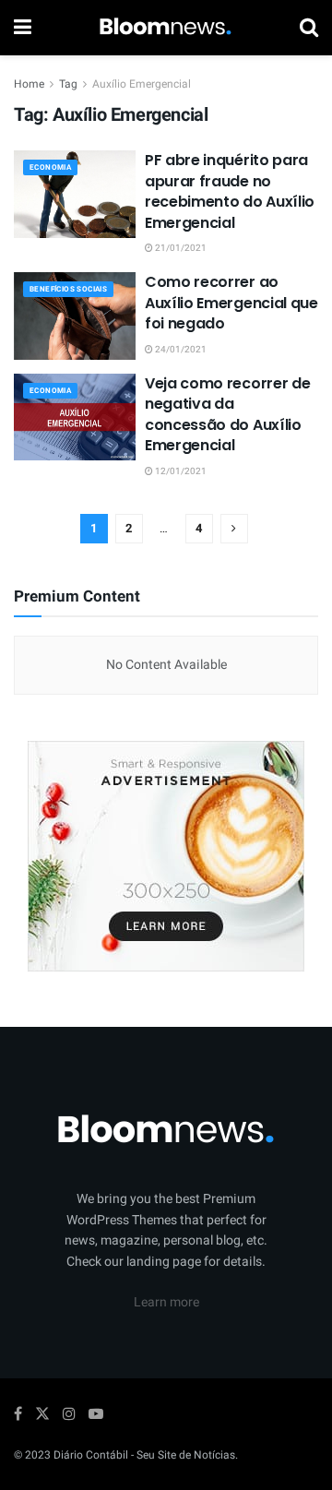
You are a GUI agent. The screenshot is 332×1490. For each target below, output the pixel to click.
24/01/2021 (180, 349)
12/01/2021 (180, 471)
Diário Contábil (90, 1455)
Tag (68, 84)
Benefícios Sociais (68, 289)
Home (29, 84)
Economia (50, 167)
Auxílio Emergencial (141, 84)
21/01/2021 (180, 248)
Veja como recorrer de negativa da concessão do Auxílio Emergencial (227, 414)
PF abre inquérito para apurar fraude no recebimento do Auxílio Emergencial (229, 190)
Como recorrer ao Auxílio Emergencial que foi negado (231, 302)
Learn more (166, 1302)
